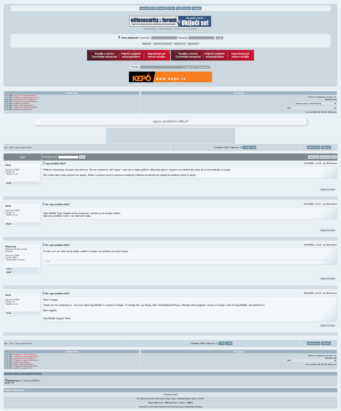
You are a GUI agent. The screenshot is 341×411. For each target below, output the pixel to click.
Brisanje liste (331, 99)
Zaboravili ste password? (162, 44)
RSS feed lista (171, 403)
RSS (183, 29)
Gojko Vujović (171, 399)
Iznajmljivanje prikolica (192, 407)
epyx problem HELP (23, 147)
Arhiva (182, 403)
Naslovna (144, 8)
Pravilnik (161, 8)
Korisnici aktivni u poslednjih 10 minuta (23, 374)
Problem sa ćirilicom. (21, 103)
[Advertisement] (170, 136)
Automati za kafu (146, 407)
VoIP (11, 147)
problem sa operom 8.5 (22, 109)
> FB (245, 147)
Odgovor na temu (328, 189)
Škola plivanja (177, 407)
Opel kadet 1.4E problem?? (24, 100)
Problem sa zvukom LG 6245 (25, 107)
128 (329, 112)
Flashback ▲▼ (179, 44)
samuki (26, 381)
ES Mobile (192, 29)
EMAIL (177, 29)
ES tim (201, 399)
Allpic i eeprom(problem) (23, 105)
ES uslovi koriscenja (145, 399)
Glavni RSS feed (155, 403)
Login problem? (193, 44)
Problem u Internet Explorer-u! (25, 101)
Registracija (146, 44)
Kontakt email (170, 394)
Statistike (197, 8)
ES (191, 403)
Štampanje (324, 157)
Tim (178, 8)
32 (322, 112)
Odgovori (326, 147)
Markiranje (313, 157)
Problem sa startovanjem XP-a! (26, 98)
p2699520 (35, 381)
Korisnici (186, 8)
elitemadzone (165, 29)
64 (325, 112)
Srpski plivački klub (162, 407)
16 (319, 112)
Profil (8, 183)
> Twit (252, 147)
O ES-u (171, 8)
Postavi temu (313, 147)
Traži (82, 157)
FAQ (153, 8)
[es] (5, 147)
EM (188, 403)
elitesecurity (150, 29)
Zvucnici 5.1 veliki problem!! (24, 96)
